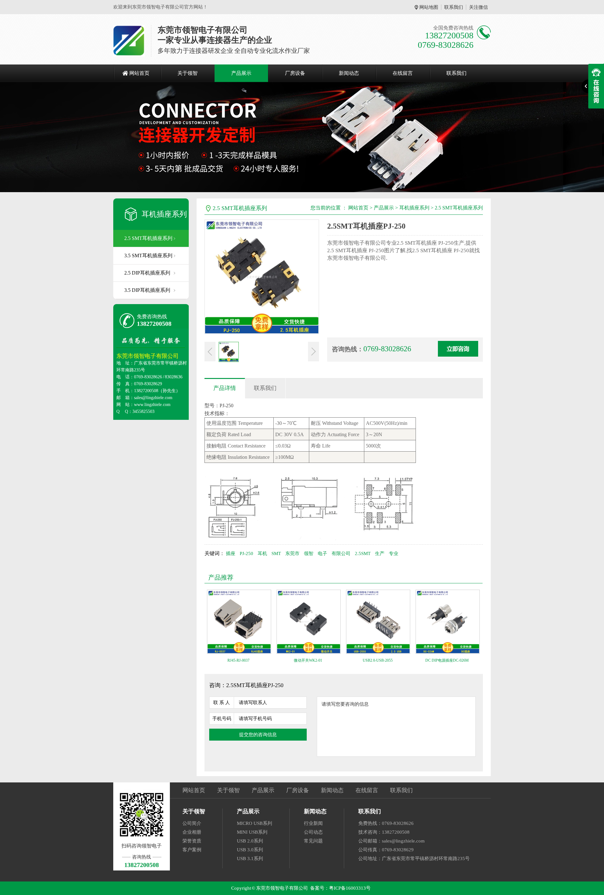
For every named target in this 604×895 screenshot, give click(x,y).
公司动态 (313, 832)
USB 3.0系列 (250, 849)
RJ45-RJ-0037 (238, 660)
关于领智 (187, 73)
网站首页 (139, 73)
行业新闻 (313, 823)
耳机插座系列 (164, 214)
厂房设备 (295, 73)
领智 (308, 553)
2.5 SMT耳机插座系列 (148, 238)
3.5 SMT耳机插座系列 (148, 255)
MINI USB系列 (252, 832)
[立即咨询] (458, 349)
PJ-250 (246, 553)
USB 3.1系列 (250, 858)
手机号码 (221, 718)
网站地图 (428, 7)
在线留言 (403, 73)
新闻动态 (349, 73)
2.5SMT (363, 553)
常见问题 (313, 840)
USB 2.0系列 (250, 840)
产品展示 (241, 73)
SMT (276, 553)
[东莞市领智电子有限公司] (129, 41)
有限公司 (341, 553)
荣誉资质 (191, 840)
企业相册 (191, 832)
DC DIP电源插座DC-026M (447, 660)
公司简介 (191, 823)
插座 (230, 553)
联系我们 (453, 7)
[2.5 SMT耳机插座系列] (302, 137)
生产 (379, 553)
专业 (393, 553)
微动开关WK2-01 (308, 660)
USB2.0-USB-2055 (378, 660)
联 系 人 (221, 702)
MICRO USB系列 (254, 823)
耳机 (262, 553)
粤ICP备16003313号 (350, 888)
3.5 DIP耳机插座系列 (147, 290)
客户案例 (191, 849)
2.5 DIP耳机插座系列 (147, 272)
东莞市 (292, 553)
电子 (322, 553)
